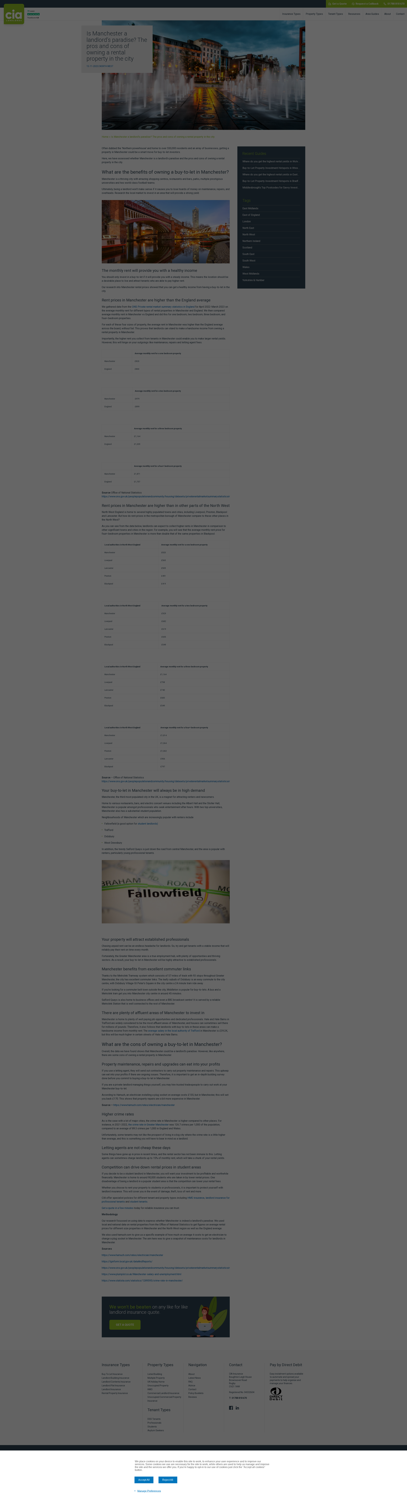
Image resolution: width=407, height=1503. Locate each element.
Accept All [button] (144, 1479)
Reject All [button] (167, 1479)
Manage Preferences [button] (149, 1490)
